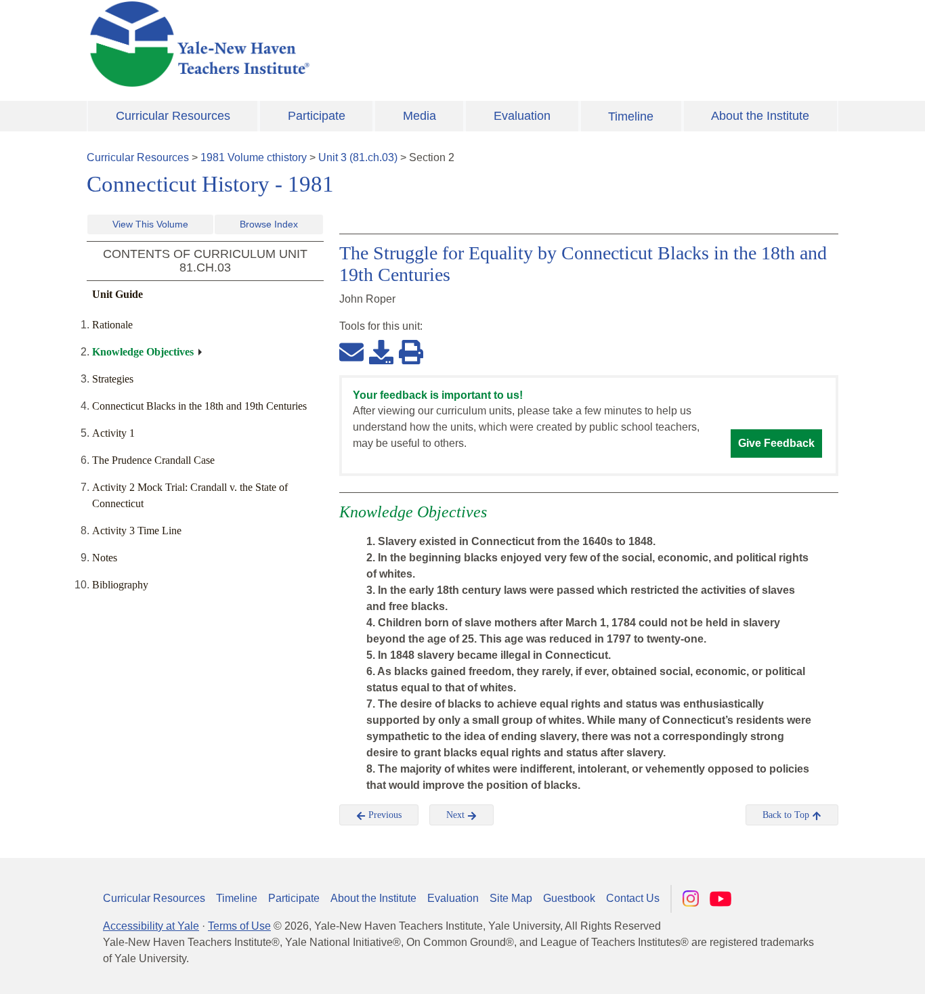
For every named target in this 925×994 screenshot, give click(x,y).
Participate (316, 116)
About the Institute (760, 116)
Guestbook (569, 898)
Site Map (511, 898)
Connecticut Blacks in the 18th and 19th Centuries (199, 406)
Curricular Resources (173, 116)
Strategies (112, 379)
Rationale (112, 324)
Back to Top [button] (787, 815)
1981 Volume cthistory (253, 157)
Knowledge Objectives (143, 352)
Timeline (630, 116)
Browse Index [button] (269, 224)
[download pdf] (381, 351)
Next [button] (456, 815)
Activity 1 (113, 433)
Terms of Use (239, 926)
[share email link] (351, 351)
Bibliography (120, 584)
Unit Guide (117, 294)
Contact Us (633, 898)
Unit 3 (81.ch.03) (357, 157)
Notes (104, 557)
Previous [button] (384, 815)
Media (419, 116)
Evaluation (522, 116)
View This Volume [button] (150, 224)
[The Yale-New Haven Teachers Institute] (334, 44)
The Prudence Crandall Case (153, 460)
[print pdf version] (411, 351)
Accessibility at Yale (151, 926)
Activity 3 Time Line (136, 530)
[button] (847, 970)
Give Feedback (776, 443)
